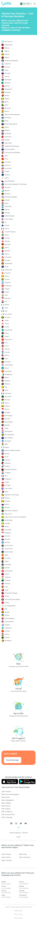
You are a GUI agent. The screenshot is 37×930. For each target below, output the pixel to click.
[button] (25, 3)
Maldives (7, 384)
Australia (7, 73)
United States (9, 621)
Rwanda (7, 507)
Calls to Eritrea (6, 791)
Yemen (7, 634)
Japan (7, 320)
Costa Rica (8, 168)
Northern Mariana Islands (12, 450)
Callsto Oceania (6, 860)
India (6, 295)
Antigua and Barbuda (11, 61)
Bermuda (7, 108)
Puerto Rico (8, 488)
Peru (6, 476)
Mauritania (8, 396)
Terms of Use (18, 914)
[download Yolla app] (9, 781)
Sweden (7, 568)
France (7, 228)
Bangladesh (8, 89)
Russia (7, 504)
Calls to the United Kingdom (10, 794)
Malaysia (7, 381)
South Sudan (9, 552)
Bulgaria (7, 130)
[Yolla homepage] (6, 4)
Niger (6, 444)
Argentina (8, 64)
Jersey (7, 324)
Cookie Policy (18, 911)
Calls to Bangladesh (7, 800)
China (6, 159)
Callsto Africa (5, 857)
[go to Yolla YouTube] (25, 823)
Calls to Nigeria (6, 803)
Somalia (7, 542)
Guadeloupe (8, 263)
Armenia (7, 67)
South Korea (9, 549)
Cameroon (8, 137)
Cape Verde (8, 143)
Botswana (8, 118)
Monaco (7, 409)
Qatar (6, 492)
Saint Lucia (8, 514)
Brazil (6, 121)
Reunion (7, 498)
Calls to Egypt (5, 809)
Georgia (7, 241)
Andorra (7, 54)
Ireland (7, 305)
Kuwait (7, 336)
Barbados (8, 92)
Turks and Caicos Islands (12, 599)
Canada (7, 140)
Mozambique (9, 422)
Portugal (7, 485)
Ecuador (7, 200)
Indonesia (8, 298)
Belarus (7, 95)
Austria (7, 76)
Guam (6, 267)
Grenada (7, 260)
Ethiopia (7, 213)
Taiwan (7, 574)
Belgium (7, 99)
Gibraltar (7, 251)
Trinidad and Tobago (11, 593)
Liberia (7, 355)
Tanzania (7, 580)
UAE (6, 609)
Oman (6, 457)
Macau (7, 368)
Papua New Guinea (10, 469)
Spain (6, 555)
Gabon (7, 235)
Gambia (7, 238)
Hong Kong (8, 286)
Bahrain (7, 86)
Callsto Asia (23, 854)
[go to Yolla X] (21, 823)
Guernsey (8, 273)
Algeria (7, 51)
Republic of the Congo (12, 495)
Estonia (7, 209)
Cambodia (8, 133)
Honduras (8, 282)
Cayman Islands (10, 149)
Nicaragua (8, 441)
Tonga (7, 590)
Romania (7, 501)
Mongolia (7, 412)
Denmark (7, 187)
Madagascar (8, 374)
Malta (6, 390)
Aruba (6, 70)
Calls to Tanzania (6, 817)
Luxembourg (9, 365)
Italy (6, 311)
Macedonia (8, 371)
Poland (7, 482)
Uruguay (7, 625)
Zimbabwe (8, 640)
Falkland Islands (10, 216)
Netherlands (8, 431)
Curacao (7, 175)
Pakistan (7, 460)
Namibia (7, 425)
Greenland (8, 257)
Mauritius (7, 400)
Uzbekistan (8, 628)
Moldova (7, 406)
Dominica (8, 194)
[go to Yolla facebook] (11, 823)
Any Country (9, 41)
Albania (7, 48)
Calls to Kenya (5, 806)
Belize (6, 102)
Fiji (5, 222)
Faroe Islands (9, 219)
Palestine (8, 463)
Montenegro (8, 415)
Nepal (6, 428)
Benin (6, 105)
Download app (12, 760)
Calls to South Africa (8, 814)
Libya (6, 358)
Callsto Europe (6, 854)
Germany (8, 244)
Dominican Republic (11, 197)
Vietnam (7, 631)
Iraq (6, 301)
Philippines (8, 479)
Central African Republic (12, 152)
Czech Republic (9, 181)
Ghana (7, 247)
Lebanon (7, 349)
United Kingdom (10, 618)
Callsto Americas (24, 857)
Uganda (7, 612)
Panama (7, 466)
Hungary (7, 289)
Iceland (7, 292)
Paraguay (8, 473)
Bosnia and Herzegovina (12, 114)
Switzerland (8, 571)
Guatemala (8, 270)
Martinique (8, 393)
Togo (6, 587)
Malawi (7, 377)
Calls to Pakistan (6, 812)
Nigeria (7, 447)
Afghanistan (9, 45)
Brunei (7, 127)
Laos (6, 343)
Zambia (7, 637)
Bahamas (8, 83)
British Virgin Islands (11, 124)
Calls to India (5, 797)
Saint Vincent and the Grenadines (15, 517)
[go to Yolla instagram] (16, 823)
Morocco (7, 419)
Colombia (8, 162)
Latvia (7, 346)
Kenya (7, 333)
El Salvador (8, 206)
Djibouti (7, 190)
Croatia (7, 171)
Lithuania (8, 362)
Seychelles (8, 530)
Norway (7, 454)
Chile (6, 156)
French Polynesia (10, 232)
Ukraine (7, 615)
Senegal (7, 523)
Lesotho (7, 352)
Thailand (7, 583)
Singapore (8, 533)
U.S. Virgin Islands (10, 606)
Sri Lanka (7, 558)
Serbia (7, 526)
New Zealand (9, 438)
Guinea (7, 276)
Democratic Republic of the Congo (16, 184)
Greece (7, 254)
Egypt (6, 203)
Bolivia (7, 111)
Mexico (7, 403)
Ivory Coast (8, 314)
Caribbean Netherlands (12, 146)
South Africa (9, 545)
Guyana (7, 279)
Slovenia (7, 539)
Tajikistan (8, 577)
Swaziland (8, 564)
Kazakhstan (8, 330)
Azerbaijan (8, 80)
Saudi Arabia (9, 520)
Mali (6, 387)
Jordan (7, 327)
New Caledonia (9, 434)
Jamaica (7, 317)
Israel (6, 308)
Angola (7, 57)
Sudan (7, 561)
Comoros (7, 165)
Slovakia (7, 536)
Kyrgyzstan (8, 339)
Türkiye (7, 602)
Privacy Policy (18, 918)
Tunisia (7, 596)
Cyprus (7, 178)
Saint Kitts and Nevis (11, 511)
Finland (7, 225)
